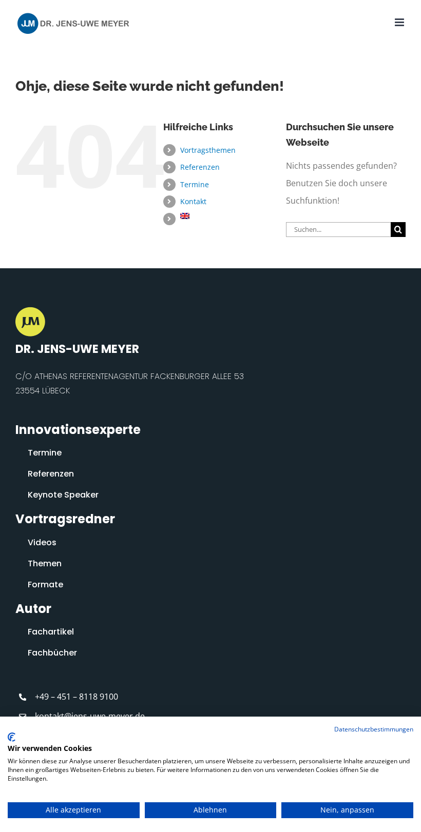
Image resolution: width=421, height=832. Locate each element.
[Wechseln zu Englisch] (225, 216)
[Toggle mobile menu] (400, 22)
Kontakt (193, 201)
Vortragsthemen (208, 150)
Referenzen (200, 167)
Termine (194, 184)
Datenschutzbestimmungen (373, 729)
